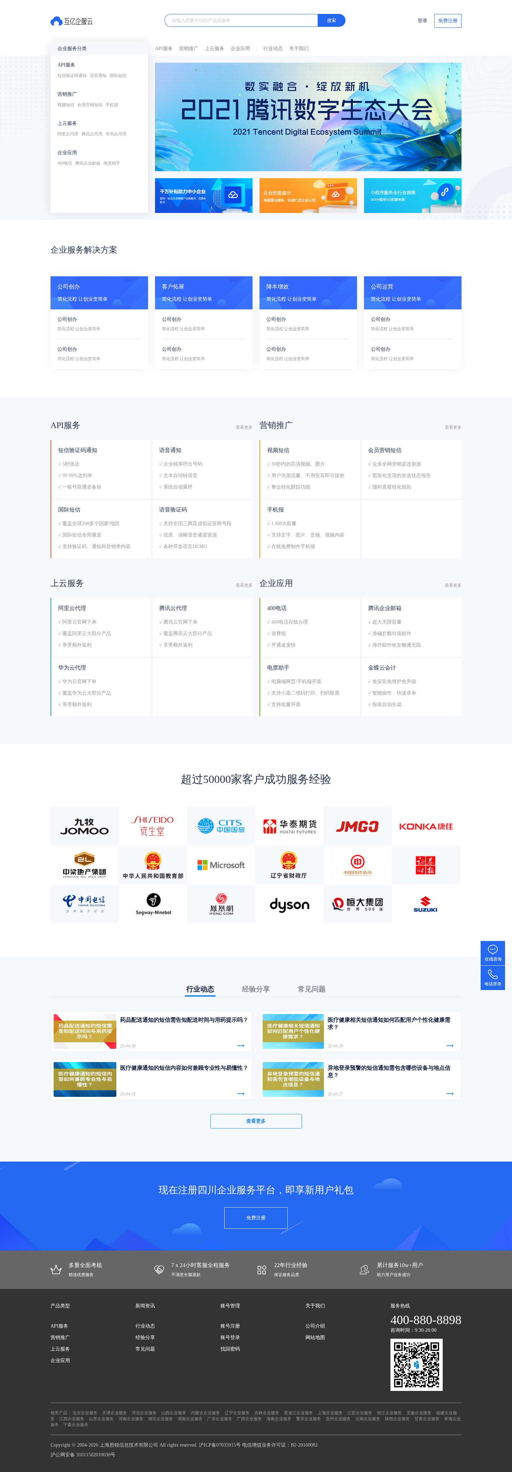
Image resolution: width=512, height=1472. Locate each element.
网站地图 (315, 1337)
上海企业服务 (330, 1412)
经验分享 (145, 1337)
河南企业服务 (130, 1418)
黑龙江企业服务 (298, 1412)
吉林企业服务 (266, 1412)
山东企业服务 (101, 1418)
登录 (422, 20)
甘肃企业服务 (427, 1418)
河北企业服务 (144, 1412)
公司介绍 (315, 1326)
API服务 (66, 65)
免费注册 (448, 20)
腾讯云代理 (92, 134)
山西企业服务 (173, 1412)
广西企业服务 (249, 1418)
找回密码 (230, 1349)
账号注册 (230, 1326)
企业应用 (67, 152)
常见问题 (145, 1349)
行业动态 (273, 48)
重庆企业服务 (308, 1418)
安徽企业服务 (419, 1412)
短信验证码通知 (72, 75)
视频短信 (65, 104)
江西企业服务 (71, 1418)
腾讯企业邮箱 (87, 163)
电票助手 (111, 163)
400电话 (64, 163)
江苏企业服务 (359, 1412)
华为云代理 (116, 134)
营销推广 (67, 94)
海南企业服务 (279, 1418)
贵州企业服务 (338, 1418)
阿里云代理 (67, 134)
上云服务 (67, 123)
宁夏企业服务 (75, 1424)
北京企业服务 (85, 1412)
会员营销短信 (89, 104)
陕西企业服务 (397, 1418)
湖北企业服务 (160, 1418)
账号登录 (230, 1337)
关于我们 (299, 48)
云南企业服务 (367, 1418)
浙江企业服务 (389, 1412)
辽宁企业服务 (237, 1412)
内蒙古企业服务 (205, 1412)
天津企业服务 (114, 1412)
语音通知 (98, 75)
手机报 (112, 104)
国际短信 (118, 75)
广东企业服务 (219, 1418)
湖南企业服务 (190, 1418)
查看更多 (244, 427)
